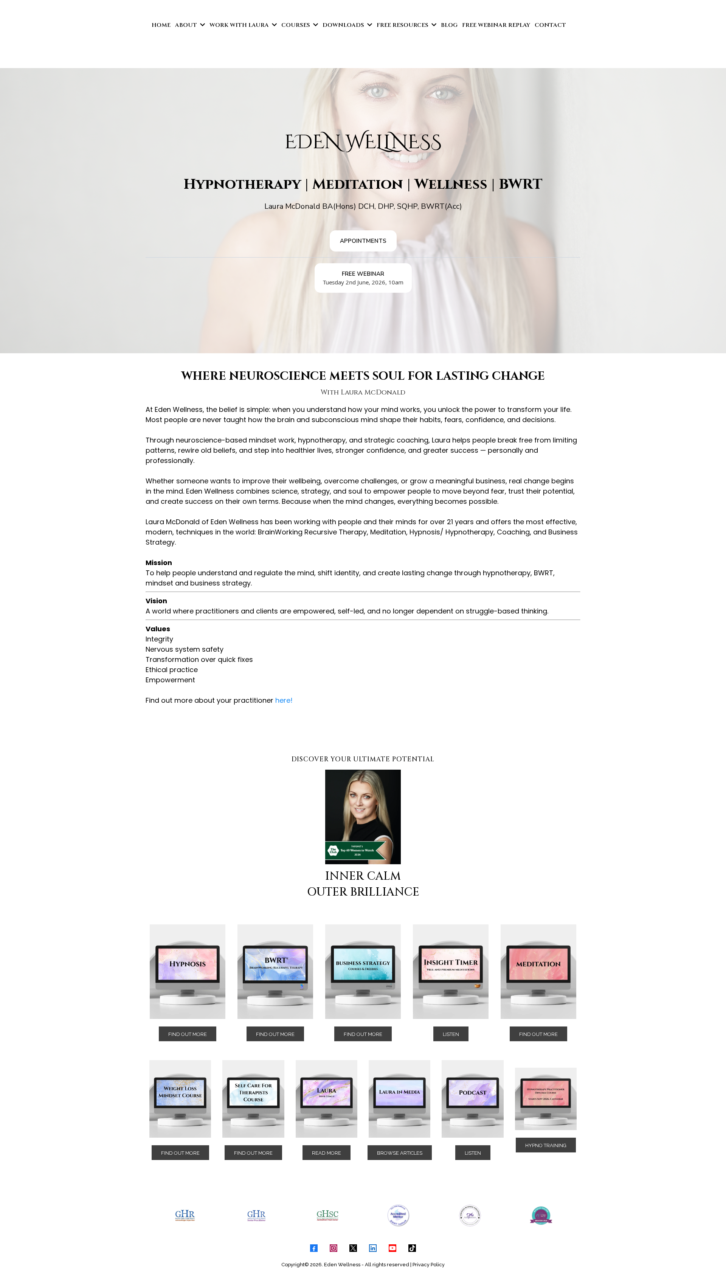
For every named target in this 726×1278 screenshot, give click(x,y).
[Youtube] (392, 1248)
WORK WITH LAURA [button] (239, 25)
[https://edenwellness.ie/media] (399, 1098)
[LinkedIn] (373, 1248)
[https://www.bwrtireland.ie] (275, 971)
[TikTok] (412, 1248)
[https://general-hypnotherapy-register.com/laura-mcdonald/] (185, 1215)
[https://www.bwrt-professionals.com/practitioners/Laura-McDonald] (398, 1215)
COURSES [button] (296, 25)
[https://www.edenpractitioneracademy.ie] (546, 1099)
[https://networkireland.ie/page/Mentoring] (541, 1215)
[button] (202, 25)
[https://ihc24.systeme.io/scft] (253, 1098)
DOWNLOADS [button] (344, 25)
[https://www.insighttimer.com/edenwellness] (451, 971)
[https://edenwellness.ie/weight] (180, 1098)
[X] (353, 1248)
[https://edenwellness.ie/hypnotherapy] (187, 971)
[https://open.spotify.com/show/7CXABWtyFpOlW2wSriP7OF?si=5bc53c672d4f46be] (472, 1098)
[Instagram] (333, 1248)
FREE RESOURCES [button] (403, 25)
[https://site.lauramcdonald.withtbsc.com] (363, 971)
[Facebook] (314, 1248)
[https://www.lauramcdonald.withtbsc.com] (327, 1215)
